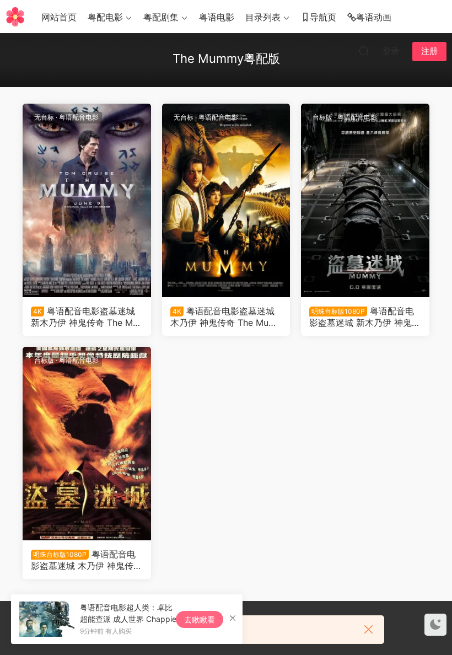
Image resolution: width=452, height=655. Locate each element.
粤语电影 (216, 17)
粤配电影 (105, 17)
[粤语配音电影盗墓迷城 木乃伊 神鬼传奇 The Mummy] (226, 200)
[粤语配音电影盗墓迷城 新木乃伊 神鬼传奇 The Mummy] (87, 200)
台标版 (322, 117)
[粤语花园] (15, 16)
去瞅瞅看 (199, 619)
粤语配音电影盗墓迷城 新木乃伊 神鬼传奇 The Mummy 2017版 (365, 316)
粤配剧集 (161, 17)
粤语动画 (373, 17)
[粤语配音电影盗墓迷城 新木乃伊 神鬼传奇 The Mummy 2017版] (365, 200)
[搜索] (363, 50)
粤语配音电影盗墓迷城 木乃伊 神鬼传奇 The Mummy (223, 316)
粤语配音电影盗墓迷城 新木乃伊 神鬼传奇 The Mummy (84, 316)
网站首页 (59, 17)
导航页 (323, 17)
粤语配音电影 (79, 117)
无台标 (44, 117)
